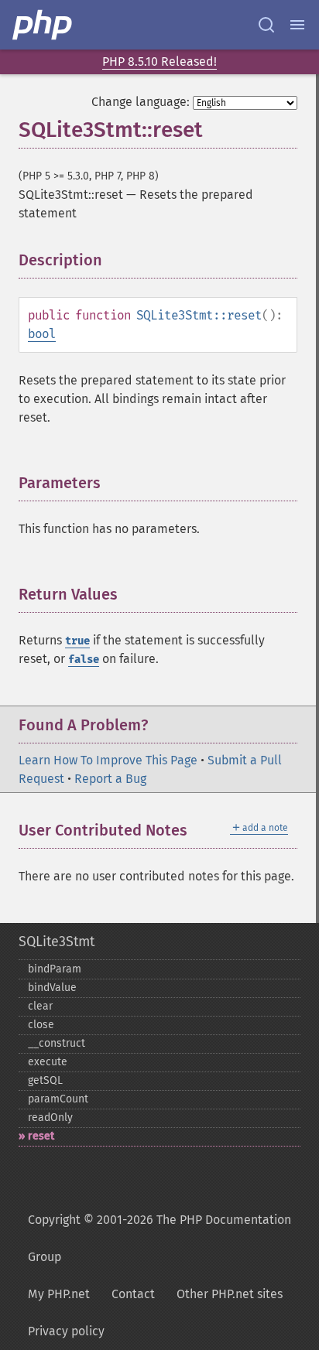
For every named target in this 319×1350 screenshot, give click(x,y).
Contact (133, 1294)
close (41, 1024)
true (77, 641)
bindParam (54, 969)
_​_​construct (56, 1043)
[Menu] (297, 24)
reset (41, 1136)
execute (47, 1061)
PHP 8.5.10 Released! (159, 61)
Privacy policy (66, 1331)
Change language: (140, 101)
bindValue (52, 987)
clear (40, 1006)
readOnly (50, 1117)
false (83, 659)
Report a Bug (110, 778)
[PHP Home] (43, 25)
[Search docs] (266, 24)
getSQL (45, 1080)
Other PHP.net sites (230, 1294)
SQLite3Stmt (56, 941)
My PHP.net (59, 1294)
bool (42, 333)
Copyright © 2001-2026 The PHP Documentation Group (159, 1238)
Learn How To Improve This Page (108, 760)
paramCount (58, 1099)
